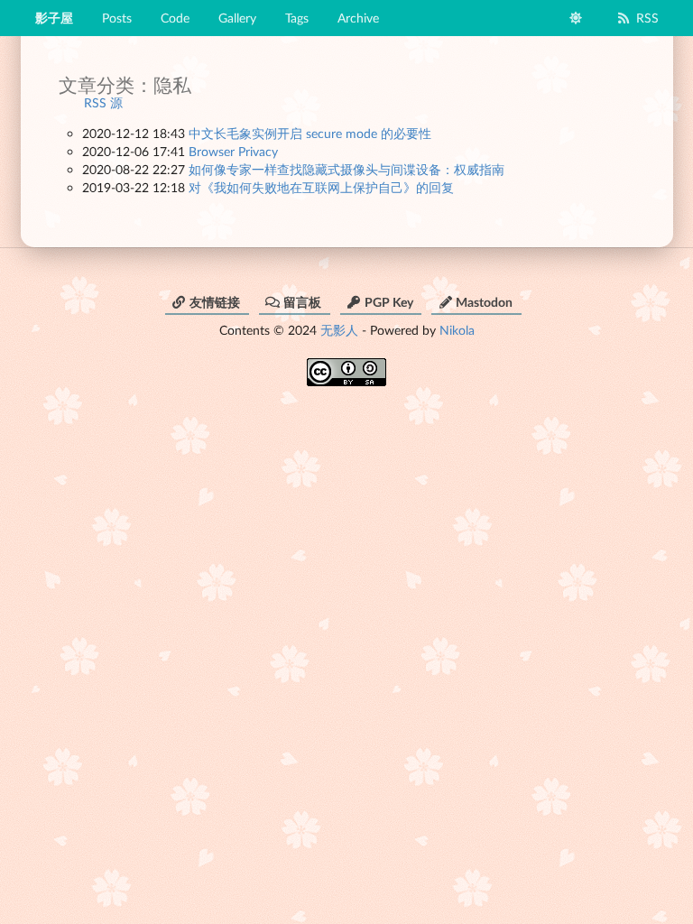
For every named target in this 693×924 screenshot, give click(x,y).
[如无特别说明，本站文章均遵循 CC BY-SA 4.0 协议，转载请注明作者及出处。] (346, 366)
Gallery (237, 17)
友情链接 (214, 302)
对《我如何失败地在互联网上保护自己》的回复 (321, 187)
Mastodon (484, 302)
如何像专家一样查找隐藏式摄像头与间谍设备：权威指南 (346, 169)
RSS (647, 17)
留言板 (302, 302)
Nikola (457, 329)
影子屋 (54, 17)
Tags (297, 17)
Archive (358, 17)
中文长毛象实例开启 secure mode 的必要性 (310, 133)
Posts (117, 17)
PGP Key (389, 302)
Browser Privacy (233, 151)
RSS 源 (103, 102)
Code (175, 17)
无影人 (339, 329)
